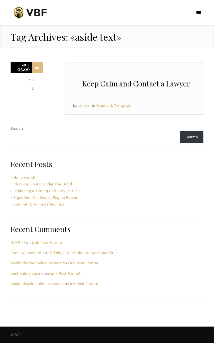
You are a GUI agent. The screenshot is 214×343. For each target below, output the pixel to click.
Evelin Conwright (26, 253)
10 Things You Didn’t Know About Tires (83, 253)
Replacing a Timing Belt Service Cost (46, 191)
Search (17, 128)
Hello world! (24, 177)
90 (31, 80)
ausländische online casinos (36, 263)
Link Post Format (47, 242)
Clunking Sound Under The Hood (42, 184)
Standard (104, 106)
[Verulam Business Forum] (39, 12)
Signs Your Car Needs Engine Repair (45, 197)
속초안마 (18, 242)
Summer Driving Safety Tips (38, 204)
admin (83, 106)
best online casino (27, 273)
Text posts (122, 106)
